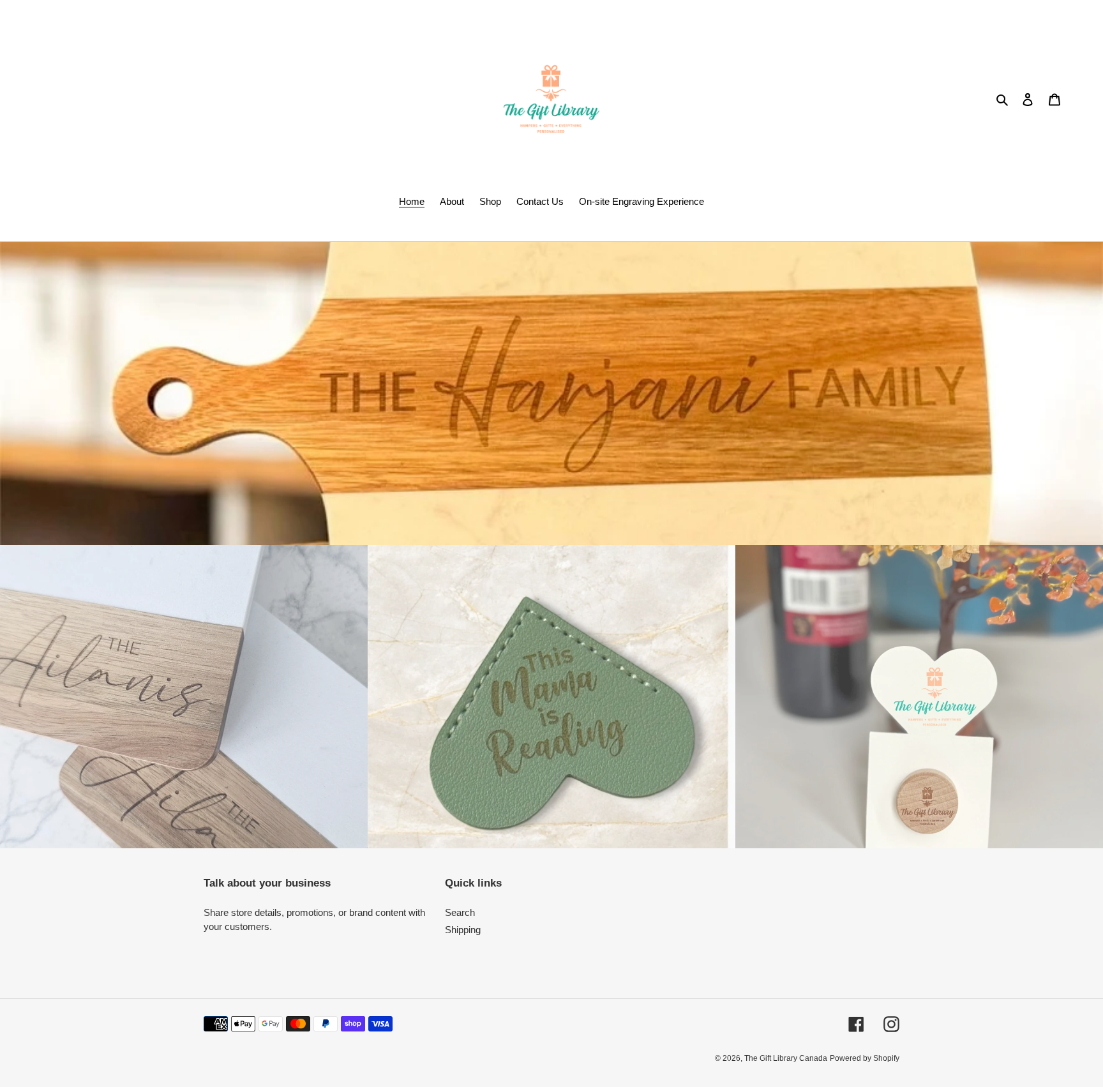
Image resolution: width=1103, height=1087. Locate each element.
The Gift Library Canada (785, 1058)
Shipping (463, 929)
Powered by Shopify (864, 1058)
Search (460, 912)
